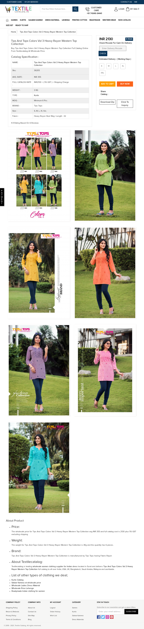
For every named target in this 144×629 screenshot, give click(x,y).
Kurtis (23, 20)
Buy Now (125, 84)
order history (55, 612)
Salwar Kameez (35, 20)
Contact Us (126, 2)
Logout (52, 608)
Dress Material (52, 20)
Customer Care (14, 2)
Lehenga (66, 20)
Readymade (94, 20)
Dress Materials (78, 619)
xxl (102, 73)
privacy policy (11, 616)
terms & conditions (13, 619)
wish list (53, 616)
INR (135, 2)
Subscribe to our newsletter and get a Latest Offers (116, 607)
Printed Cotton (79, 20)
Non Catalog (124, 20)
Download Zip (107, 102)
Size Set (9, 25)
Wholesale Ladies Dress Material (26, 586)
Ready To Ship (21, 25)
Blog (30, 619)
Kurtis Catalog (17, 580)
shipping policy (12, 608)
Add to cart (107, 84)
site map (31, 616)
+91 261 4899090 (31, 2)
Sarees (14, 20)
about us (31, 608)
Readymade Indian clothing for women (28, 591)
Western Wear (109, 20)
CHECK (103, 54)
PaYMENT (2, 197)
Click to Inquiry (125, 103)
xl (123, 66)
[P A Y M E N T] (0, 203)
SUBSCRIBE (131, 612)
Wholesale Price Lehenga (23, 588)
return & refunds (12, 612)
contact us (32, 612)
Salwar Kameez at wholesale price (26, 583)
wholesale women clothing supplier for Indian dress (55, 566)
